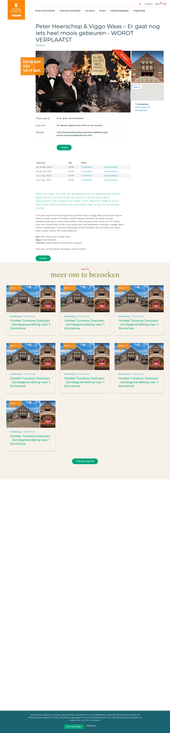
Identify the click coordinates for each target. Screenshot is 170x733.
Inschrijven (125, 720)
